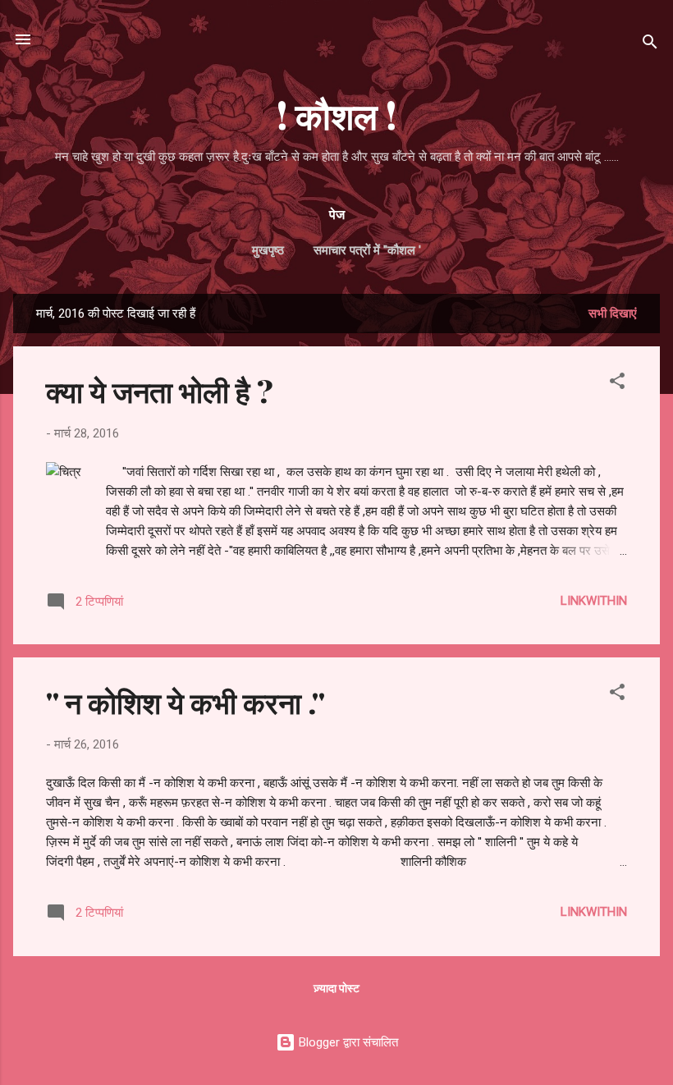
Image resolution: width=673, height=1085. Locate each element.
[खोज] (650, 45)
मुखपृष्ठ (268, 250)
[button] (617, 383)
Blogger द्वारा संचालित (346, 1042)
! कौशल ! (336, 114)
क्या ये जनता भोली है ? (159, 390)
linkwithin (594, 600)
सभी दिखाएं (612, 313)
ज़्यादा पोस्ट (336, 988)
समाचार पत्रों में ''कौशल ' (367, 250)
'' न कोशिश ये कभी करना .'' (185, 701)
